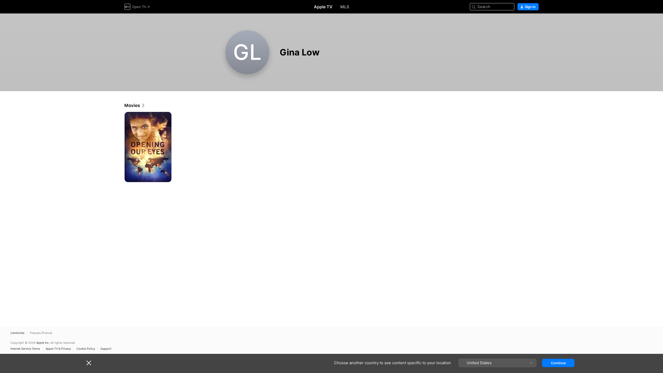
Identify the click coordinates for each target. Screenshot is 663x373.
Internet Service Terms (25, 348)
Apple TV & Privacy (58, 348)
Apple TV (323, 6)
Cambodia (17, 333)
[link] (134, 105)
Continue (558, 363)
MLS (344, 6)
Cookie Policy (85, 348)
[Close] (89, 363)
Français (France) (41, 333)
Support (105, 348)
